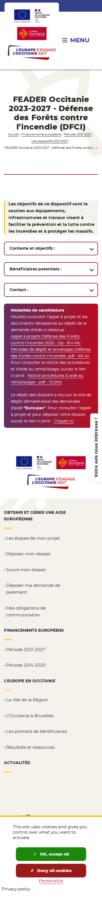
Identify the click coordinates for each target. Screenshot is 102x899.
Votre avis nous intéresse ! (96, 447)
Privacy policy (16, 889)
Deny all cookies (54, 870)
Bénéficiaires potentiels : (35, 269)
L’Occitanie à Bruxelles (30, 715)
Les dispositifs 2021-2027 (49, 141)
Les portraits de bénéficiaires (36, 731)
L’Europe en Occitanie (29, 680)
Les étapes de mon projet (33, 538)
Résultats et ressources (30, 747)
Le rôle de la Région (27, 699)
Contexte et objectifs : (32, 248)
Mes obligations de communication (26, 611)
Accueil (13, 134)
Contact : (19, 289)
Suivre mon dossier (26, 569)
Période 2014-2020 (26, 665)
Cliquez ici (64, 421)
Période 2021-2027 (78, 134)
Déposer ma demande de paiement (33, 589)
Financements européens (41, 134)
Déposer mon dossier (28, 553)
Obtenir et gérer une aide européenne (35, 516)
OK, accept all (54, 854)
